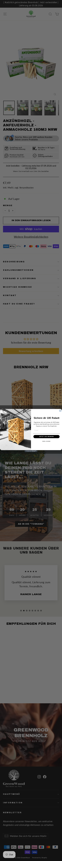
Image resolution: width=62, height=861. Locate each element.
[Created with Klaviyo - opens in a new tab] (31, 451)
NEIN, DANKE (46, 441)
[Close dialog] (60, 411)
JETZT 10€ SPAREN (46, 436)
